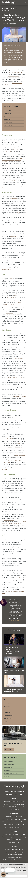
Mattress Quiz (18, 816)
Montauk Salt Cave (17, 358)
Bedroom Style (10, 794)
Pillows (5, 806)
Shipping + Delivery (7, 837)
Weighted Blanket (12, 806)
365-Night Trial (11, 839)
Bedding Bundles (15, 801)
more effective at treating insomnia (13, 226)
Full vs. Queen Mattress (20, 819)
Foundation (17, 804)
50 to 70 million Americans (15, 72)
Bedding (13, 792)
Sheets (22, 804)
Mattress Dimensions (7, 819)
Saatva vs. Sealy (6, 824)
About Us (7, 849)
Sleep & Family (8, 767)
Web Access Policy (14, 842)
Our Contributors (10, 857)
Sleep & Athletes (8, 761)
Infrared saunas (8, 125)
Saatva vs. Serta (19, 827)
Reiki (5, 128)
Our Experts (19, 857)
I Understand (14, 875)
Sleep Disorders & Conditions (11, 773)
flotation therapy (8, 438)
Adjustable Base (8, 804)
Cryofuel (14, 180)
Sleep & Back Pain (9, 764)
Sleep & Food (7, 770)
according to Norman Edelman (14, 377)
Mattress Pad (21, 806)
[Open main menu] (25, 2)
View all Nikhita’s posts (14, 620)
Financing (23, 837)
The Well (18, 577)
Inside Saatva (18, 794)
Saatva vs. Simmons (21, 822)
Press (12, 849)
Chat (20, 834)
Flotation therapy (8, 122)
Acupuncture (7, 113)
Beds (22, 801)
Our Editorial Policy (8, 859)
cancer (6, 84)
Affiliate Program (14, 809)
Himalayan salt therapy (8, 333)
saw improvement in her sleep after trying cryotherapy (12, 159)
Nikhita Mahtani (11, 23)
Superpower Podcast (19, 859)
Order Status (16, 837)
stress (18, 212)
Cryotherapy (7, 110)
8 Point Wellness (14, 236)
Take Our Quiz (9, 749)
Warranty (18, 839)
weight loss (16, 149)
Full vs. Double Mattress (8, 822)
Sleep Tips (14, 8)
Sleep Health (6, 8)
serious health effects (13, 76)
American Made (7, 852)
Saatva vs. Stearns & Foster (19, 824)
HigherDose (6, 499)
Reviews (15, 834)
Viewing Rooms (19, 849)
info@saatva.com (7, 834)
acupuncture (13, 198)
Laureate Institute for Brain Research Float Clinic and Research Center (13, 460)
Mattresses (7, 792)
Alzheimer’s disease (17, 83)
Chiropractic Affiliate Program (14, 854)
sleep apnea (10, 297)
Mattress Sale (9, 816)
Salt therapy (7, 119)
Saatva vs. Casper (9, 827)
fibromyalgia (18, 446)
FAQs (23, 834)
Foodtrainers (9, 313)
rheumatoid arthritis (9, 520)
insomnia (19, 443)
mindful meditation (20, 455)
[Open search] (22, 2)
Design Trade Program (19, 852)
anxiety (16, 295)
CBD (5, 116)
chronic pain (8, 151)
